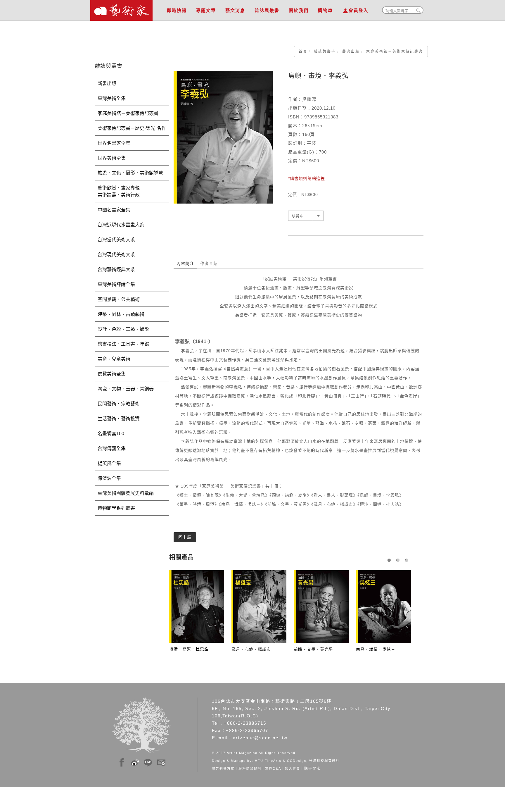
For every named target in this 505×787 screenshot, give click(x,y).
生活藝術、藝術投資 (119, 418)
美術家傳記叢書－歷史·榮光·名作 (132, 128)
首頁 (303, 51)
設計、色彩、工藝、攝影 (123, 329)
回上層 (184, 537)
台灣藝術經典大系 (116, 269)
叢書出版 (351, 51)
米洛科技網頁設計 (324, 760)
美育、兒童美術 (114, 359)
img (122, 762)
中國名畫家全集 (114, 209)
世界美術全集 (112, 158)
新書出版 (107, 83)
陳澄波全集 (109, 478)
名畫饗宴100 (111, 433)
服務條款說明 (249, 768)
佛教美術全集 (112, 373)
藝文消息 (235, 10)
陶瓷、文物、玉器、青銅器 (126, 388)
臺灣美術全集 (112, 98)
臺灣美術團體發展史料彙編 (126, 493)
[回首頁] (121, 9)
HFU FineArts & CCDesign (280, 760)
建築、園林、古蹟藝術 (121, 314)
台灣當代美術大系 (116, 239)
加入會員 (292, 768)
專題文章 (206, 10)
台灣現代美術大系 (116, 254)
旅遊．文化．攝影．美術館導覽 (130, 173)
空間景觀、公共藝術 (119, 299)
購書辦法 (312, 769)
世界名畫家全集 (114, 143)
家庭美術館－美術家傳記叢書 (394, 51)
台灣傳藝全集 (112, 448)
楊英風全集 (109, 463)
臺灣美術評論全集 (116, 284)
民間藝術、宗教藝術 (119, 403)
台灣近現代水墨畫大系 (121, 224)
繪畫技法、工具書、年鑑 (123, 344)
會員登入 (359, 10)
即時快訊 (177, 10)
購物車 (325, 10)
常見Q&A (273, 768)
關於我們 (299, 10)
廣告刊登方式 (223, 768)
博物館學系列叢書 (116, 508)
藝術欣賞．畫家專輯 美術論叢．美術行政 (130, 191)
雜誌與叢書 (267, 10)
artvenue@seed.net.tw (260, 737)
